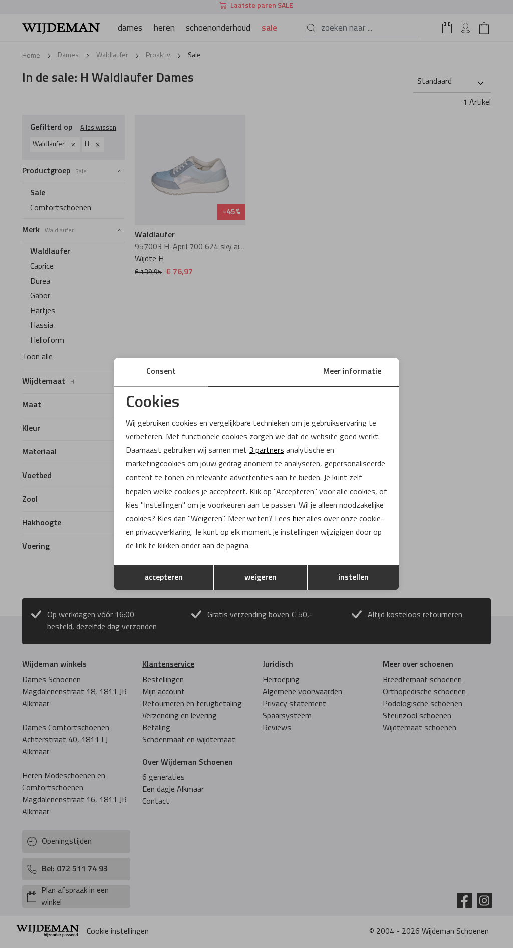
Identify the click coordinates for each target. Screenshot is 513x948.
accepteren (163, 578)
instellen (353, 578)
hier (299, 519)
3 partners (266, 451)
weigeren (260, 578)
